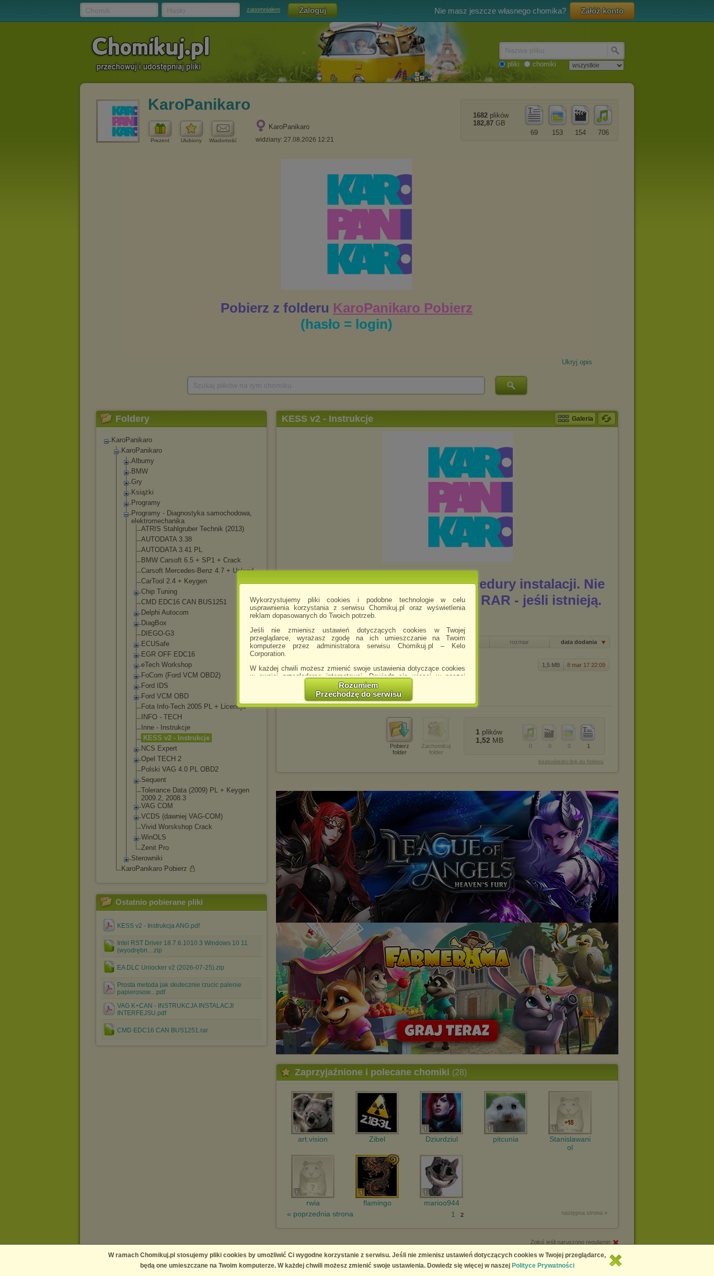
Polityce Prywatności (543, 1265)
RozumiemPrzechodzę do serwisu (358, 689)
